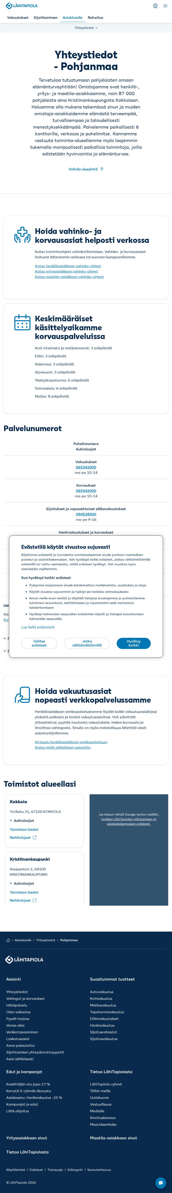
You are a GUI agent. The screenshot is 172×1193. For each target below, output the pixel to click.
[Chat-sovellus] (160, 1183)
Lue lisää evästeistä (37, 627)
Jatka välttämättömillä (87, 643)
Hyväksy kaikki (134, 643)
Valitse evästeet (39, 643)
